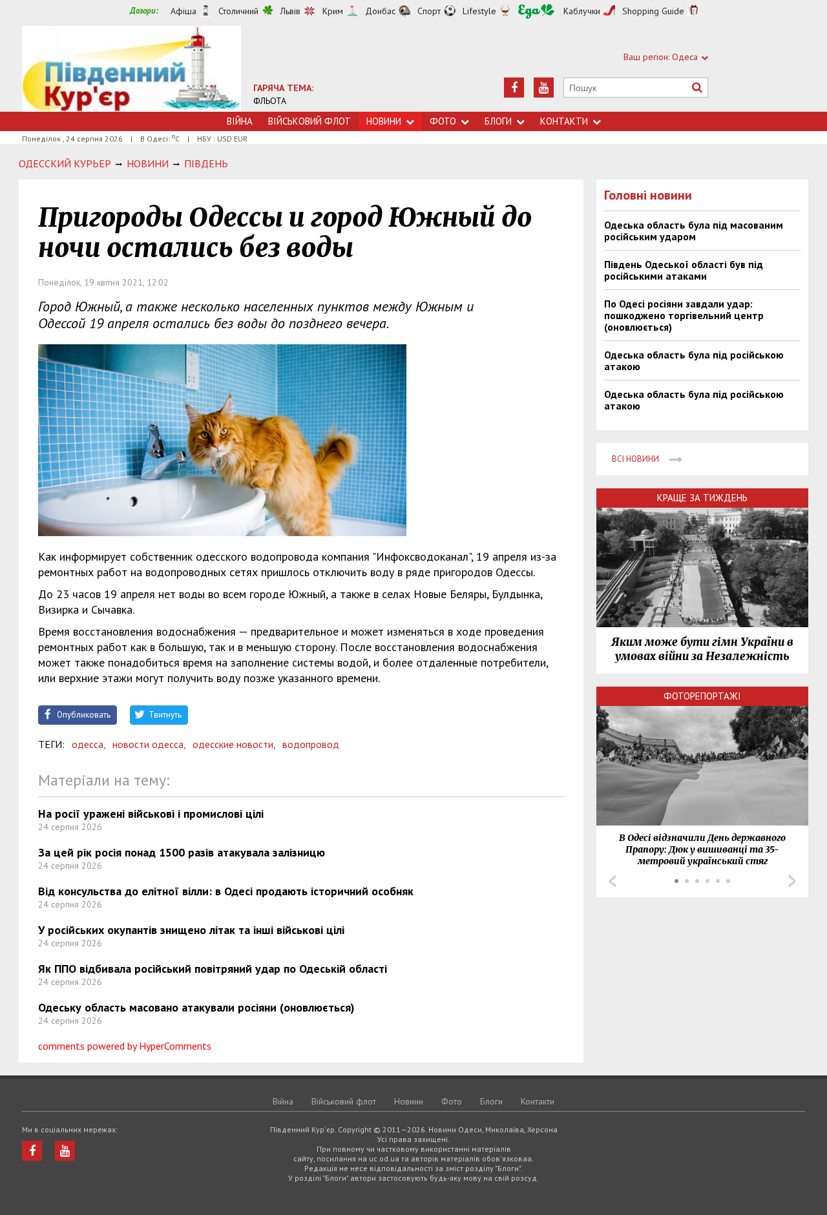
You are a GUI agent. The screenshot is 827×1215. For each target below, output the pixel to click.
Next (792, 881)
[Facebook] (514, 88)
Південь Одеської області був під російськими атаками (683, 270)
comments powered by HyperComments (124, 1045)
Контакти (564, 121)
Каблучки (581, 11)
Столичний (238, 11)
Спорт (429, 11)
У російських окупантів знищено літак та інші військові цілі (191, 929)
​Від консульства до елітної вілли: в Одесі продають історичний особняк (226, 891)
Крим (332, 11)
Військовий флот (309, 121)
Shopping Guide (653, 11)
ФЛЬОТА (269, 101)
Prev (612, 881)
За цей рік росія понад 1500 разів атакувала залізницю (181, 852)
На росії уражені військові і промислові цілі (151, 813)
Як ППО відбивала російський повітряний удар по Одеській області (212, 968)
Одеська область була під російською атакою (694, 360)
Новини (383, 121)
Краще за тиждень (702, 498)
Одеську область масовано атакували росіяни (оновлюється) (196, 1007)
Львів (290, 11)
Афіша (183, 11)
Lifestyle (479, 11)
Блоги (498, 121)
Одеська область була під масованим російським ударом (693, 230)
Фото (443, 121)
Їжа (536, 11)
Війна (240, 121)
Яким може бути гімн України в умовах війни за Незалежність (702, 649)
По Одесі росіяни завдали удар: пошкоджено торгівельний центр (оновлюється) (684, 315)
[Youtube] (544, 88)
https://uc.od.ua (131, 69)
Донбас (380, 11)
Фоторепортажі (702, 696)
